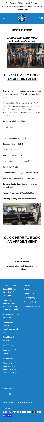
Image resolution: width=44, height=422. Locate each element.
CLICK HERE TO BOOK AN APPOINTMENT (22, 77)
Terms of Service (31, 302)
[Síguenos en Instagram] (9, 394)
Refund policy (29, 298)
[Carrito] (40, 18)
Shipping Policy (30, 293)
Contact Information (32, 307)
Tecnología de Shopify (25, 402)
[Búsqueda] (8, 18)
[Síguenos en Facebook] (5, 394)
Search (27, 289)
